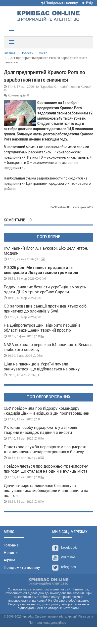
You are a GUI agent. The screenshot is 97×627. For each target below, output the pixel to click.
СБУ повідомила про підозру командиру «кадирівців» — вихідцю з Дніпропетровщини (46, 411)
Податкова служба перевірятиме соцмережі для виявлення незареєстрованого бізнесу (45, 449)
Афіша (9, 560)
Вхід (89, 3)
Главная (9, 53)
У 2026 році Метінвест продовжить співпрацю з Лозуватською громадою (41, 270)
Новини (11, 552)
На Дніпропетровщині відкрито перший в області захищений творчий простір (42, 328)
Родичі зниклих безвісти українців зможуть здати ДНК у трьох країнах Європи (45, 289)
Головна (11, 545)
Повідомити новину (61, 3)
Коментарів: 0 (18, 95)
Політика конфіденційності (48, 623)
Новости (27, 53)
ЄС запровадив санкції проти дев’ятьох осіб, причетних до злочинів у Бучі (45, 309)
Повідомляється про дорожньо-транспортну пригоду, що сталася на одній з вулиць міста (46, 469)
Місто (43, 53)
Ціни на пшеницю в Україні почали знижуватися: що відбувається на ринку (42, 366)
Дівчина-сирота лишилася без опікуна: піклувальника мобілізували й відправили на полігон (46, 490)
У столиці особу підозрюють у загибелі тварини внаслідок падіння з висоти (40, 430)
